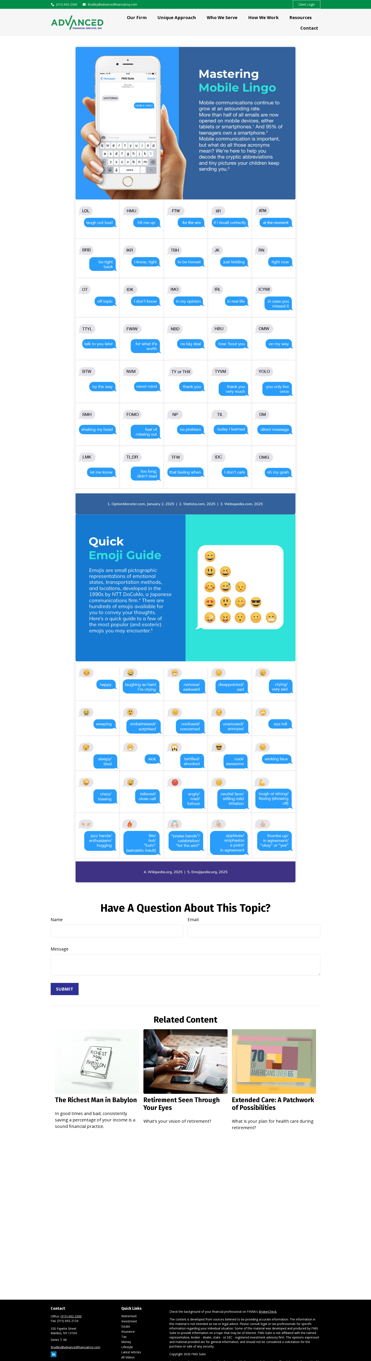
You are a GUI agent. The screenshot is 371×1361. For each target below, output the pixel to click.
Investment (129, 1321)
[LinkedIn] (53, 1354)
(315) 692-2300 (66, 4)
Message (59, 949)
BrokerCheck (268, 1312)
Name (57, 919)
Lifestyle (127, 1347)
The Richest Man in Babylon (96, 1100)
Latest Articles (131, 1352)
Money (126, 1342)
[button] (137, 17)
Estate (125, 1326)
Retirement (129, 1316)
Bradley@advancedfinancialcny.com (112, 4)
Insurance (128, 1331)
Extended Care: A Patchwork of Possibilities (273, 1104)
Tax (123, 1337)
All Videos (128, 1357)
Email (193, 919)
